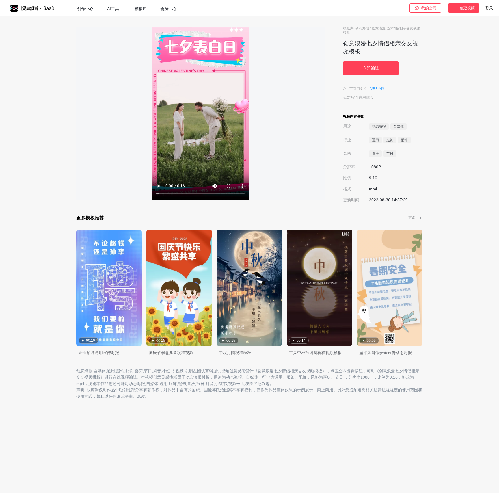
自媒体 (398, 126)
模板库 (141, 8)
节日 (389, 154)
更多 (411, 218)
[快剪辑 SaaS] (34, 8)
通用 (375, 140)
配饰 (404, 140)
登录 (489, 8)
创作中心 (85, 8)
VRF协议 (377, 89)
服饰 (389, 140)
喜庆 (375, 154)
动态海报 (362, 28)
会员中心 (168, 8)
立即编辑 (371, 68)
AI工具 (113, 8)
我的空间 (428, 8)
